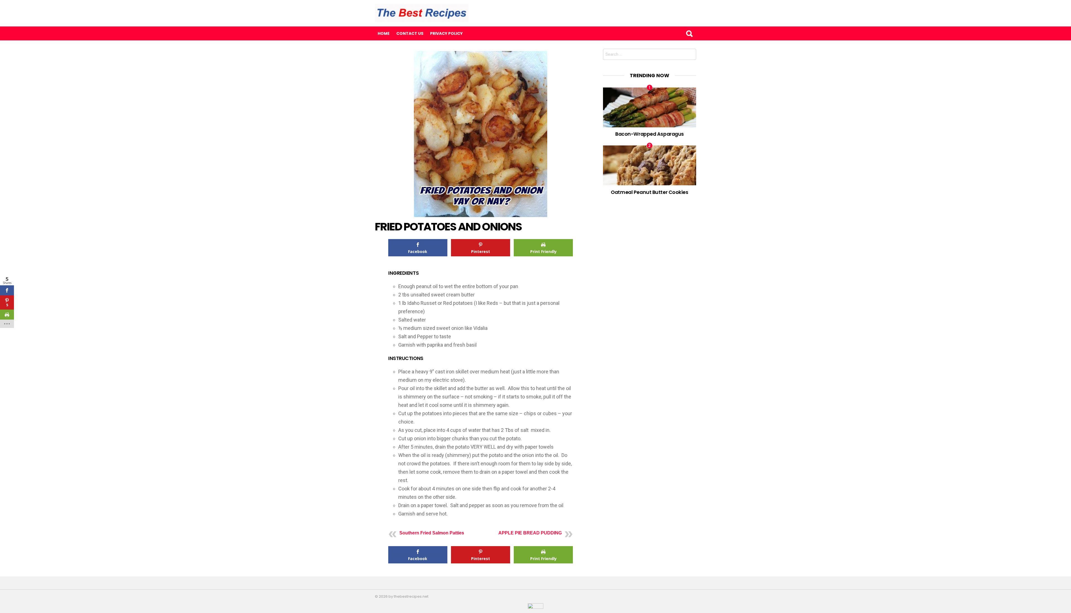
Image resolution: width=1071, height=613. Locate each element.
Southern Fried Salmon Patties (431, 533)
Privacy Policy (446, 33)
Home (384, 33)
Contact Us (409, 33)
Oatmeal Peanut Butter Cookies (649, 192)
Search (689, 33)
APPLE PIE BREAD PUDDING (530, 533)
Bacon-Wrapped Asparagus (649, 133)
